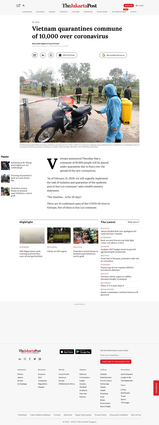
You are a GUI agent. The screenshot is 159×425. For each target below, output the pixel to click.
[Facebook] (29, 359)
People (103, 387)
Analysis (83, 384)
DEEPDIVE (88, 12)
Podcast (83, 397)
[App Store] (67, 351)
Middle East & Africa (67, 384)
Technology (104, 384)
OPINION (63, 12)
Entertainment (105, 377)
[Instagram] (24, 359)
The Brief (83, 387)
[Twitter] (34, 359)
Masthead (22, 415)
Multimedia (125, 393)
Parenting (104, 393)
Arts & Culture (106, 381)
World (52, 12)
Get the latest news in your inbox (114, 350)
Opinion (83, 369)
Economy (41, 374)
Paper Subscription (83, 415)
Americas (62, 377)
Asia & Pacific (64, 374)
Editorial (83, 374)
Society (20, 381)
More (123, 385)
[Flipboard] (39, 359)
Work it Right (105, 406)
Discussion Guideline (119, 415)
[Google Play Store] (83, 351)
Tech (40, 377)
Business (41, 12)
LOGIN (140, 5)
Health (102, 390)
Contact (57, 415)
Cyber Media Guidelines (40, 415)
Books (102, 400)
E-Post (134, 12)
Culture (103, 369)
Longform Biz (126, 377)
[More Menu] (18, 5)
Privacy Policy (101, 415)
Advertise (68, 415)
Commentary (85, 377)
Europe (61, 381)
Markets (41, 387)
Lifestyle (103, 374)
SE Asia (36, 22)
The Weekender (119, 12)
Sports (123, 399)
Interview (83, 393)
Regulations (42, 384)
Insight (82, 381)
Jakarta (20, 377)
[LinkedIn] (19, 359)
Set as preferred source (115, 55)
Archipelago (22, 384)
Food (102, 397)
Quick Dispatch (127, 374)
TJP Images (125, 403)
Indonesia (27, 12)
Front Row (102, 12)
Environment (105, 403)
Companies (42, 381)
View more (133, 222)
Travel (123, 396)
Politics (20, 374)
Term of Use (136, 415)
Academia (83, 390)
